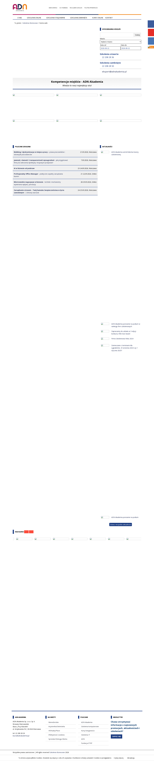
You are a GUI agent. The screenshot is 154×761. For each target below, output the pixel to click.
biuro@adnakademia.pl (21, 736)
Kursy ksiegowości (88, 731)
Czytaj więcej (118, 758)
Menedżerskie (53, 722)
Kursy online (97, 18)
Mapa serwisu (53, 8)
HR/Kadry (62, 112)
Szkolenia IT (85, 735)
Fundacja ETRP (86, 743)
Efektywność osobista (25, 138)
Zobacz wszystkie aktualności (120, 524)
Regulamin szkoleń (76, 8)
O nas (19, 18)
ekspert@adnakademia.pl (114, 71)
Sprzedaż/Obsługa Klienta (114, 138)
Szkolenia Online (34, 18)
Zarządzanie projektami (113, 112)
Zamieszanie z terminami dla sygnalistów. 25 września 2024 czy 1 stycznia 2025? (124, 348)
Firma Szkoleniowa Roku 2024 (122, 339)
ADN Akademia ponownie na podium (124, 517)
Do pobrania (64, 8)
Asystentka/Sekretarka (69, 138)
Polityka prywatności (91, 8)
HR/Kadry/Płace (54, 731)
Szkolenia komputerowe (90, 726)
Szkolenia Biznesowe (30, 23)
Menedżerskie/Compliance (27, 112)
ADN (83, 739)
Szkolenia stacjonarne (55, 18)
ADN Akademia (86, 722)
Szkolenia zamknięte (78, 18)
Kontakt (109, 18)
